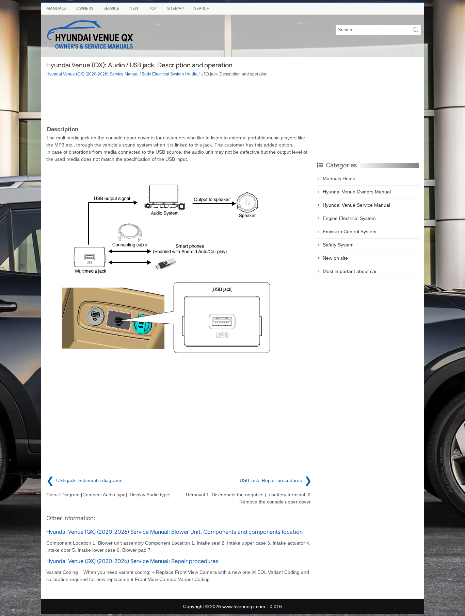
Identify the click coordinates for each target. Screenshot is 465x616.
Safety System (338, 244)
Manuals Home (339, 178)
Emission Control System (349, 231)
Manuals (56, 8)
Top (153, 8)
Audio (192, 74)
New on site (335, 258)
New (134, 8)
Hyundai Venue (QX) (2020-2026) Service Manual (92, 74)
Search (202, 8)
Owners (84, 8)
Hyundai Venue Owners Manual (357, 191)
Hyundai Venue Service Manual (356, 205)
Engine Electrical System (349, 218)
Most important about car (350, 271)
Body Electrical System (163, 74)
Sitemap (175, 8)
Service (111, 8)
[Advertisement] (179, 100)
